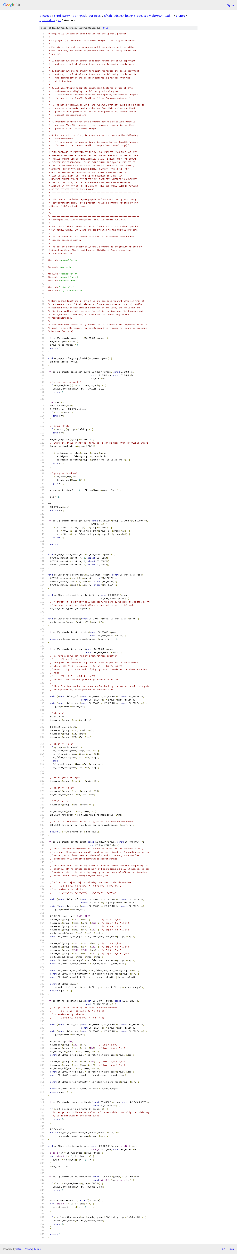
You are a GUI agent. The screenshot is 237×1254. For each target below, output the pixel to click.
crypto (180, 16)
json (231, 1248)
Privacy (28, 1248)
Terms (37, 1248)
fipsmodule (47, 20)
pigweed (45, 16)
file (105, 28)
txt (223, 1248)
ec (59, 20)
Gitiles (19, 1248)
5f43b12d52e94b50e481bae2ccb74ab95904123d (137, 16)
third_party (62, 16)
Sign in (230, 5)
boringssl (79, 16)
